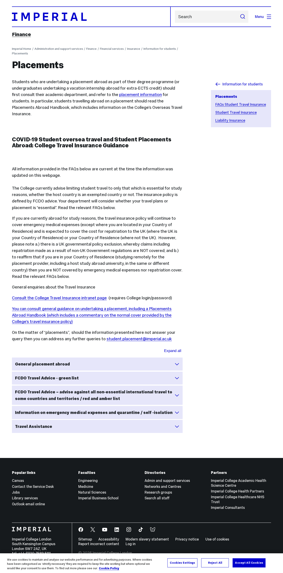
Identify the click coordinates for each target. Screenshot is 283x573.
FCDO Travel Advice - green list (47, 378)
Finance (21, 34)
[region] (141, 563)
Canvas (18, 480)
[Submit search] (242, 17)
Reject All (215, 562)
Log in (131, 544)
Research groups (158, 492)
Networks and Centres (163, 486)
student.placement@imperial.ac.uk (139, 338)
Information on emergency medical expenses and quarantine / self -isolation (93, 412)
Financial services (112, 49)
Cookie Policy (109, 568)
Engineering (88, 480)
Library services (25, 498)
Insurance (133, 49)
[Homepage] (91, 16)
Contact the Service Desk (33, 486)
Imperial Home (21, 49)
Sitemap (85, 539)
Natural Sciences (92, 492)
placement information (140, 94)
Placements (20, 53)
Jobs (16, 492)
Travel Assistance (33, 426)
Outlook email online (28, 504)
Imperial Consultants (228, 507)
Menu (259, 16)
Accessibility (108, 539)
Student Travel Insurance (236, 112)
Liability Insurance (230, 120)
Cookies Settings (182, 562)
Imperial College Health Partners (237, 491)
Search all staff (157, 498)
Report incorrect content (98, 544)
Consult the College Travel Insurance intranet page (59, 297)
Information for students (159, 49)
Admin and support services (167, 480)
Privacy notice (187, 539)
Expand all (172, 351)
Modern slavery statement (147, 539)
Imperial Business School (98, 498)
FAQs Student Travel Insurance (240, 104)
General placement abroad (42, 364)
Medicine (85, 486)
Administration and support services (58, 49)
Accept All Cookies (249, 562)
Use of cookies (217, 539)
